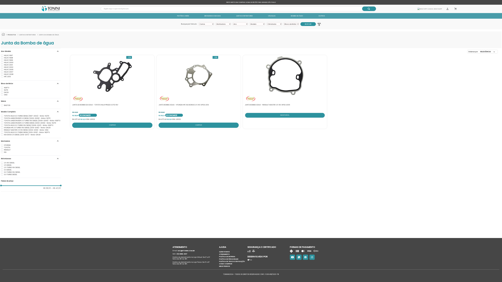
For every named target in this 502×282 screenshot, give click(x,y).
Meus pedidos (224, 266)
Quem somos (224, 252)
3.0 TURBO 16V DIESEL (12, 172)
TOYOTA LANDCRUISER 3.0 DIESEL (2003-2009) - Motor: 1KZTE (27, 118)
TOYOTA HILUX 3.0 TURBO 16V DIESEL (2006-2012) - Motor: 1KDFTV (28, 125)
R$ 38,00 (47, 188)
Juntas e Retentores (244, 16)
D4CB (6, 92)
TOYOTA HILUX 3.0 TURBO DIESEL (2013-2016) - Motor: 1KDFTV (27, 132)
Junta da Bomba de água (49, 35)
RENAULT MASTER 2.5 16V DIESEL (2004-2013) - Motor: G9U (26, 130)
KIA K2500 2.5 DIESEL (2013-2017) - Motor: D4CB (22, 135)
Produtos (12, 35)
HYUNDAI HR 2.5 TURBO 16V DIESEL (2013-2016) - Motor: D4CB (27, 128)
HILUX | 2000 (8, 62)
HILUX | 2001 (8, 65)
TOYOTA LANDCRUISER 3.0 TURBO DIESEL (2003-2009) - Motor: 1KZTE (30, 123)
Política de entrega (227, 256)
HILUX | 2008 (8, 74)
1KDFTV (6, 88)
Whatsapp (437, 9)
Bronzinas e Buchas (212, 16)
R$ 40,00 (56, 188)
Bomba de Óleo (297, 16)
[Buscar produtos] (369, 9)
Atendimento (224, 254)
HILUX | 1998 (8, 58)
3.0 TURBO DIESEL (10, 174)
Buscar (308, 24)
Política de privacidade (228, 259)
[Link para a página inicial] (3, 35)
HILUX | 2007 (8, 72)
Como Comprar (225, 264)
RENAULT (7, 150)
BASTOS (7, 105)
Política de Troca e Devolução (232, 261)
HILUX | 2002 (8, 67)
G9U (5, 95)
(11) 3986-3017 (181, 254)
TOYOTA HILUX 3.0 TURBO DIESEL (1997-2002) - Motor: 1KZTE (26, 116)
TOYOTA (7, 147)
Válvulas (271, 16)
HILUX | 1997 (8, 55)
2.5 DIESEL (8, 165)
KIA (5, 152)
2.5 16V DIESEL (9, 163)
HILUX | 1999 (8, 60)
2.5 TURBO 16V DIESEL (12, 167)
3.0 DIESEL (8, 170)
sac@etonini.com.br (186, 251)
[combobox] (238, 8)
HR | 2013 (7, 76)
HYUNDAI (7, 145)
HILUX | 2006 (8, 69)
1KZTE (6, 90)
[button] (31, 51)
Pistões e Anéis (183, 16)
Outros (321, 16)
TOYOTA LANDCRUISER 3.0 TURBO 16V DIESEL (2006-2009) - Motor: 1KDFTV (32, 120)
